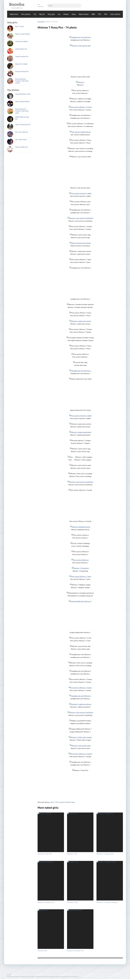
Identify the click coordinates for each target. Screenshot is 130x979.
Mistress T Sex (72, 902)
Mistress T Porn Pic (45, 854)
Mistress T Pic (72, 854)
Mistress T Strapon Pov (105, 854)
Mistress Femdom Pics (46, 902)
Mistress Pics (42, 951)
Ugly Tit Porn (54, 802)
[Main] (19, 5)
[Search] (79, 6)
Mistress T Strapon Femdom (107, 902)
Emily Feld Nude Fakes (68, 802)
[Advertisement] (80, 61)
